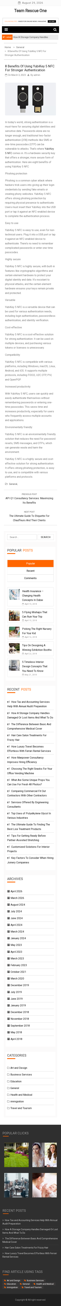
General (13, 484)
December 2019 (20, 985)
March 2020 (17, 978)
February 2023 (19, 965)
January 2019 (18, 1005)
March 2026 (17, 898)
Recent (30, 570)
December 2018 (20, 1012)
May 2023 (16, 945)
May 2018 (16, 1032)
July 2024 (16, 911)
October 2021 (18, 971)
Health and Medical (21, 1094)
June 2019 (17, 998)
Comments (30, 578)
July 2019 (16, 992)
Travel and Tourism (21, 1108)
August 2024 (18, 904)
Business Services (21, 1074)
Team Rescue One (30, 10)
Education (15, 1081)
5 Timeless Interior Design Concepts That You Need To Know (34, 666)
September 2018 (20, 1025)
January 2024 (18, 938)
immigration (17, 1101)
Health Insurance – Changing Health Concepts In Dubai (32, 596)
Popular (30, 563)
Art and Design (18, 1067)
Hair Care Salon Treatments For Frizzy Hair (26, 1247)
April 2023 (16, 951)
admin (37, 75)
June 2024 (17, 918)
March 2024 (17, 931)
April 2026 (16, 891)
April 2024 (16, 924)
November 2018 (20, 1018)
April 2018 (16, 1039)
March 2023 (17, 958)
